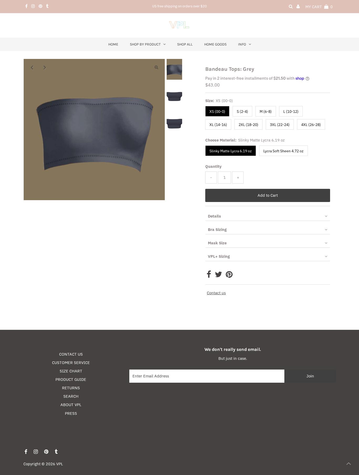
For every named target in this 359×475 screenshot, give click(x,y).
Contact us (216, 293)
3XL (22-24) (280, 124)
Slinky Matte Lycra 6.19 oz (230, 151)
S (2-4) (242, 111)
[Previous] (32, 67)
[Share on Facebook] (209, 275)
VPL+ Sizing (219, 256)
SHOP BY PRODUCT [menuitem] (145, 44)
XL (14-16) (218, 124)
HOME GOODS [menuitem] (215, 44)
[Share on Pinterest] (229, 275)
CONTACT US (71, 354)
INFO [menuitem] (242, 44)
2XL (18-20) (248, 124)
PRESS (71, 413)
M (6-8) (266, 111)
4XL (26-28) (311, 124)
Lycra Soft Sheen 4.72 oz (283, 151)
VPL (59, 463)
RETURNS (71, 387)
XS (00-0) (217, 111)
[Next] (45, 67)
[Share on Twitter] (218, 275)
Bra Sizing (217, 229)
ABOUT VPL (70, 404)
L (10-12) (291, 111)
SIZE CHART (71, 370)
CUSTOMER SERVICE (71, 362)
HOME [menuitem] (113, 44)
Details (214, 216)
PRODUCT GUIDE (70, 379)
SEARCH (71, 396)
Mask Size (217, 242)
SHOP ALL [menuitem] (185, 44)
